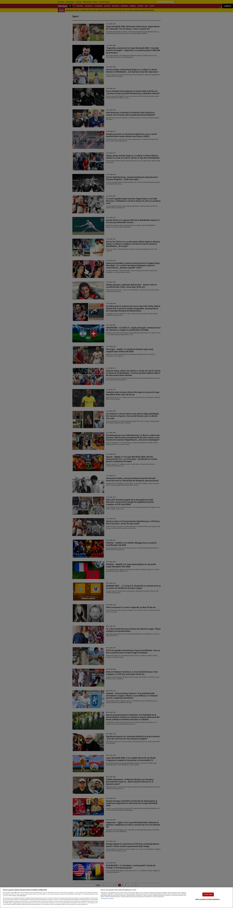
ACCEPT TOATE (208, 894)
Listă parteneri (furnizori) (107, 898)
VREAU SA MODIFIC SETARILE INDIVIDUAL (207, 899)
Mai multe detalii (21, 895)
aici (92, 901)
